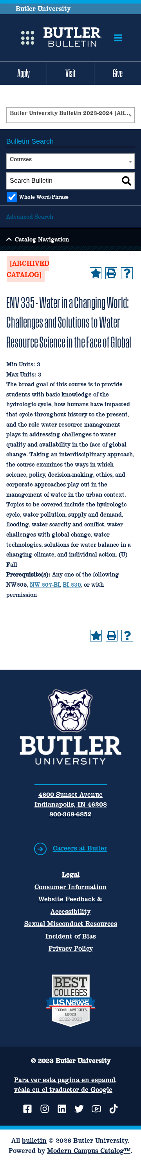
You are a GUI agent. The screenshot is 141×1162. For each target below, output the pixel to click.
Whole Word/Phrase (44, 197)
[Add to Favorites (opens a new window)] (95, 273)
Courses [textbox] (21, 159)
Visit (70, 73)
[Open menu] (118, 38)
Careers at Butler (80, 848)
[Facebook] (27, 1108)
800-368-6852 (70, 814)
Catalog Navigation (42, 239)
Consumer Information (70, 887)
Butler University (43, 8)
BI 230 (72, 584)
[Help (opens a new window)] (127, 273)
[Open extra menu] (28, 38)
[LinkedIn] (62, 1108)
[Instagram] (44, 1108)
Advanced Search (29, 216)
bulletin (34, 1140)
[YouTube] (96, 1108)
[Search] (126, 180)
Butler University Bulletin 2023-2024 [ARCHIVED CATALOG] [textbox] (72, 113)
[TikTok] (113, 1108)
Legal (71, 874)
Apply (23, 73)
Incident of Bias (70, 936)
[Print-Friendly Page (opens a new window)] (111, 273)
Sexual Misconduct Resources (70, 923)
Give (118, 73)
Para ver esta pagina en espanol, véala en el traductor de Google (65, 1085)
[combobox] (70, 115)
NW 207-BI (45, 584)
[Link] (72, 38)
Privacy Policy (71, 948)
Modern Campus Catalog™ (88, 1150)
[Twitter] (79, 1108)
